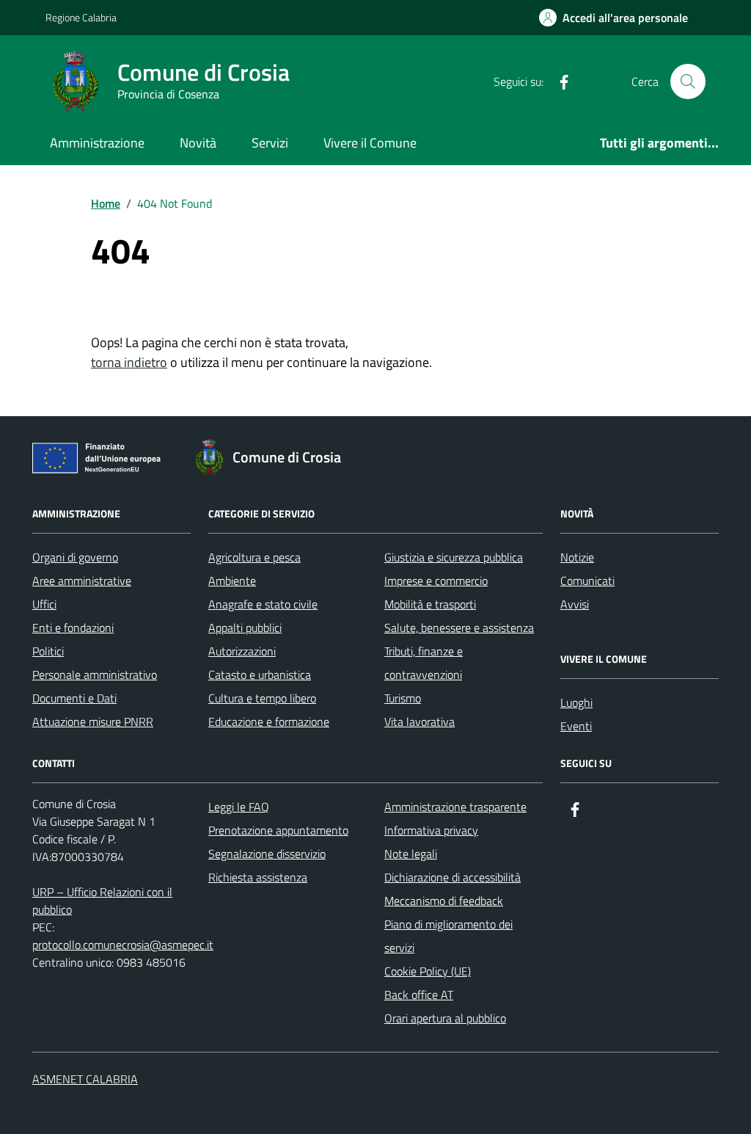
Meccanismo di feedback (443, 900)
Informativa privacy (431, 830)
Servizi (270, 143)
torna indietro (129, 362)
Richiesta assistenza (257, 877)
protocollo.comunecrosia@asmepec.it (122, 944)
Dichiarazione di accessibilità (452, 877)
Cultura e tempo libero (262, 698)
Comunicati (587, 580)
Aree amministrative (81, 580)
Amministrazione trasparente (455, 806)
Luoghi (576, 702)
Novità (198, 143)
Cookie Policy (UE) (427, 971)
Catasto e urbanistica (259, 674)
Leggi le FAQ (238, 806)
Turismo (402, 698)
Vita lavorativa (419, 721)
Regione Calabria (81, 17)
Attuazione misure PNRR (92, 721)
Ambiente (232, 580)
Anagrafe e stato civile (263, 604)
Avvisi (574, 604)
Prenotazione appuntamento (278, 830)
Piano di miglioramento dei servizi (448, 935)
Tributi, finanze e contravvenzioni (423, 662)
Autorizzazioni (242, 651)
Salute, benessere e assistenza (459, 627)
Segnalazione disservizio (267, 853)
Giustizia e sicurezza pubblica (453, 557)
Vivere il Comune (370, 143)
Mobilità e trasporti (430, 604)
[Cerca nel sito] (688, 81)
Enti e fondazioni (73, 627)
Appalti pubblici (245, 627)
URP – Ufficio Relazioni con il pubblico (102, 900)
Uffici (44, 604)
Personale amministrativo (94, 674)
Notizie (577, 557)
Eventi (576, 726)
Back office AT (418, 994)
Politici (48, 651)
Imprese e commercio (436, 580)
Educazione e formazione (268, 721)
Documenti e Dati (74, 698)
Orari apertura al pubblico (445, 1018)
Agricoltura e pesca (254, 557)
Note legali (410, 853)
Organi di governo (75, 557)
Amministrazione (97, 143)
